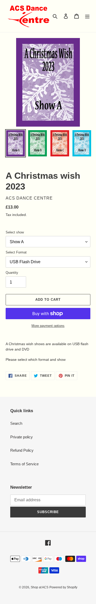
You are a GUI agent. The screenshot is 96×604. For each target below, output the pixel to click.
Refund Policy (22, 450)
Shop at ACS (39, 587)
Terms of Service (24, 464)
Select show (15, 232)
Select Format (16, 252)
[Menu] (87, 16)
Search (16, 423)
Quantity (12, 273)
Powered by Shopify (63, 587)
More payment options (48, 326)
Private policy (21, 437)
